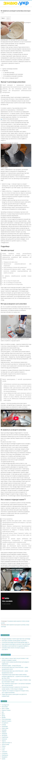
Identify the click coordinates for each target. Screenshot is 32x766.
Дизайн (4, 717)
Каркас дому (5, 728)
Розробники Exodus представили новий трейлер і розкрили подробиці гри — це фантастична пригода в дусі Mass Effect (15, 676)
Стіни (3, 749)
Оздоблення (5, 737)
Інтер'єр (4, 724)
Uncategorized (5, 705)
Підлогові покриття (7, 742)
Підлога (4, 740)
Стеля (3, 748)
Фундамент (5, 757)
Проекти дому (5, 744)
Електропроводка (6, 719)
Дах (3, 712)
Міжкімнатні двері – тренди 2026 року (11, 665)
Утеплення (4, 753)
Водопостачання (6, 710)
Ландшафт (4, 733)
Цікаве (3, 758)
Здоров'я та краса (6, 721)
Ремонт (4, 746)
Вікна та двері (5, 708)
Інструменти (5, 722)
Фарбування (5, 755)
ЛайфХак (4, 731)
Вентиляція (5, 706)
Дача (3, 12)
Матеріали (4, 735)
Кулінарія (4, 730)
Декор (3, 715)
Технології (4, 751)
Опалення (4, 739)
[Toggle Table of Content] (7, 18)
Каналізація (5, 726)
